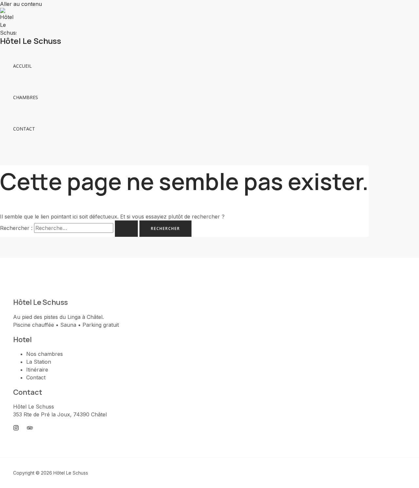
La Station (38, 361)
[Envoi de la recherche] (126, 228)
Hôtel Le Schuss (30, 40)
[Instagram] (16, 429)
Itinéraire (37, 369)
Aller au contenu (21, 4)
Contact (24, 129)
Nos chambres (44, 354)
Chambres (25, 97)
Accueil (22, 66)
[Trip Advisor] (30, 429)
